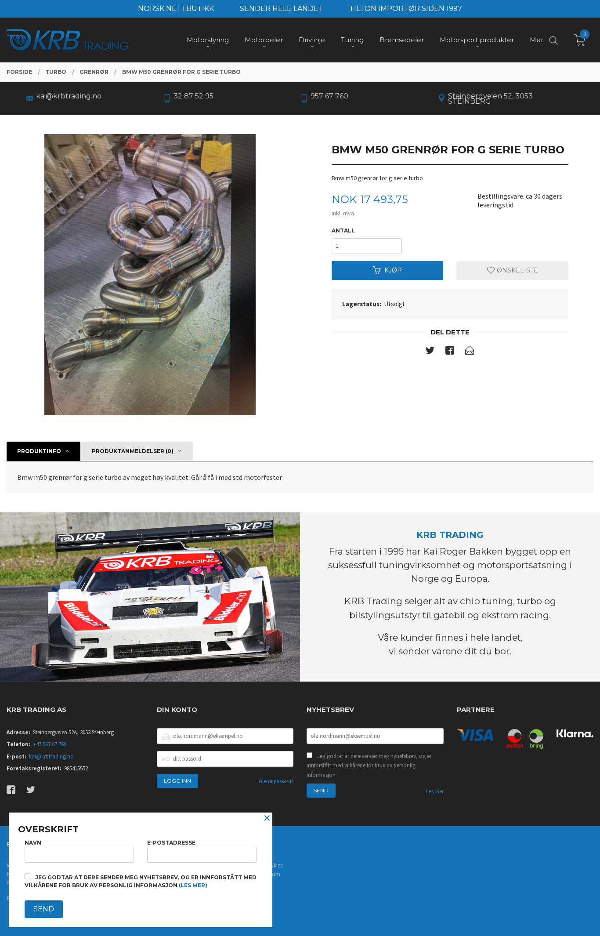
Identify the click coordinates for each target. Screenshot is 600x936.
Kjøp (393, 270)
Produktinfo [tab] (39, 451)
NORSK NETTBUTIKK (176, 8)
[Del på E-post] (469, 352)
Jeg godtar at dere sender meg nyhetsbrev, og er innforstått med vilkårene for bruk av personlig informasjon (369, 765)
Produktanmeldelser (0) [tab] (132, 451)
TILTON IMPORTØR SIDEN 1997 (405, 8)
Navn (33, 842)
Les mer (435, 791)
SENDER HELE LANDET (281, 8)
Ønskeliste (516, 270)
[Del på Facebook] (450, 352)
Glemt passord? (276, 781)
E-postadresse (171, 842)
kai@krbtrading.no (51, 756)
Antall (343, 230)
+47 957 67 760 (49, 744)
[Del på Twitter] (430, 352)
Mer (536, 40)
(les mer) (193, 885)
